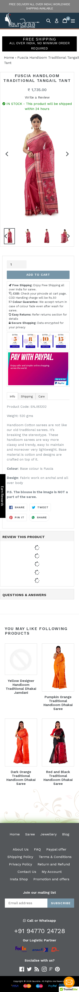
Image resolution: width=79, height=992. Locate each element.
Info (12, 396)
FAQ (37, 849)
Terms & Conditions (55, 857)
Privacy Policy (20, 864)
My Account (52, 872)
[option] (28, 237)
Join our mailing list (39, 893)
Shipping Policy (20, 857)
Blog (65, 834)
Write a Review (37, 97)
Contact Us (27, 872)
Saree (30, 834)
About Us (21, 849)
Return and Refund (54, 864)
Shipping (27, 396)
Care (41, 396)
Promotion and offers (51, 879)
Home (9, 57)
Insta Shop (19, 879)
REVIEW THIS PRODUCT (23, 537)
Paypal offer (56, 849)
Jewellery (48, 834)
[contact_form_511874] (69, 982)
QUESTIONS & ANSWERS (24, 595)
